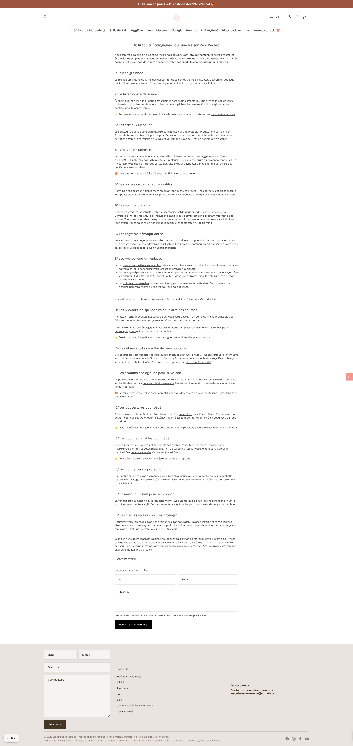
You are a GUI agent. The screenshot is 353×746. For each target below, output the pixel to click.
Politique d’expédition (140, 740)
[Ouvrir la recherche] (45, 17)
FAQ (119, 694)
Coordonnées (213, 740)
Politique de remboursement (58, 740)
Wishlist (121, 682)
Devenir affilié (125, 711)
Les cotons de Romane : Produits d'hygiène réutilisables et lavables (87, 737)
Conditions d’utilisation (116, 740)
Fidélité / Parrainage (129, 676)
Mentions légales (195, 740)
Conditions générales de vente (135, 705)
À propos (122, 688)
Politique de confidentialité (89, 740)
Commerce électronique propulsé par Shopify (145, 737)
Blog (119, 699)
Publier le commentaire (133, 624)
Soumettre (55, 724)
